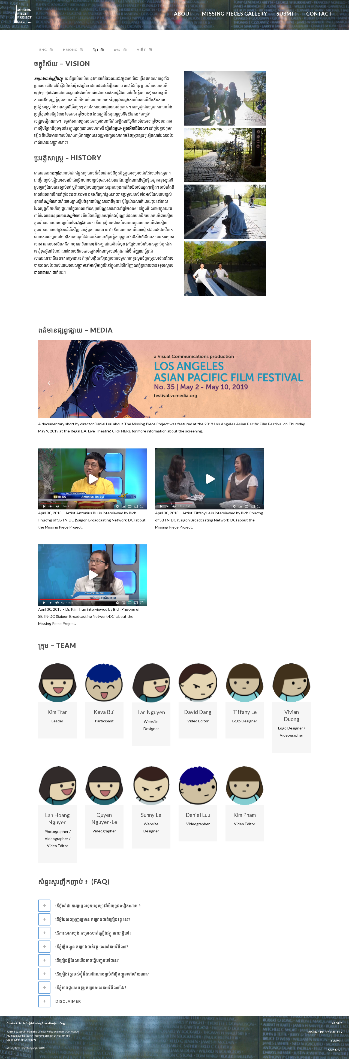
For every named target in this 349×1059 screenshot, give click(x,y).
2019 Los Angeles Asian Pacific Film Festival (243, 424)
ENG (43, 50)
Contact (335, 1049)
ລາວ (117, 50)
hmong (70, 50)
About (337, 1023)
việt (141, 50)
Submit (336, 1040)
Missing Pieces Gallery (325, 1032)
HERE (126, 431)
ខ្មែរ (96, 50)
